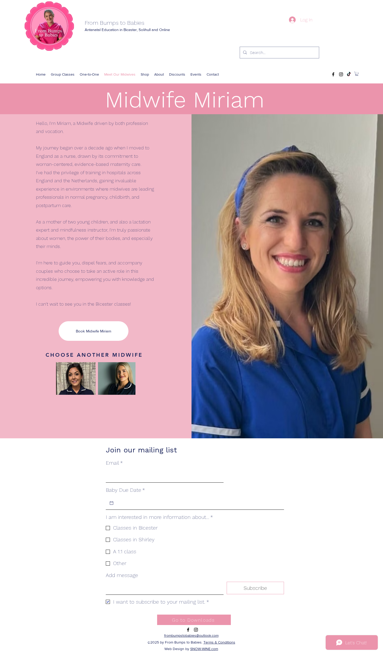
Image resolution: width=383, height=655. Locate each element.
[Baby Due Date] (111, 503)
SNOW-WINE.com (204, 649)
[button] (145, 74)
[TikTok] (348, 74)
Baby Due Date (125, 490)
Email (114, 463)
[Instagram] (341, 74)
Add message (122, 575)
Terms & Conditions (219, 642)
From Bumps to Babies (114, 23)
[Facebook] (333, 74)
